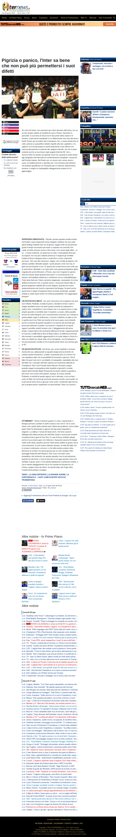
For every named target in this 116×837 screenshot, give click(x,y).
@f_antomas (52, 488)
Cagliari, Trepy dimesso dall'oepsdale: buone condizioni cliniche (52, 714)
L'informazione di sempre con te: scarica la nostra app (53, 780)
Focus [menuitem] (27, 18)
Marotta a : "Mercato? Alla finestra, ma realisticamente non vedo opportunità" (57, 703)
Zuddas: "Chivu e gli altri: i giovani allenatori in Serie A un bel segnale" (54, 810)
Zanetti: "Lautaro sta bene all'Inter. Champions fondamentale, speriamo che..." (57, 646)
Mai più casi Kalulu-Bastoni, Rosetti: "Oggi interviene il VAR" (50, 766)
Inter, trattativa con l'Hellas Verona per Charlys (44, 673)
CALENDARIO (58, 823)
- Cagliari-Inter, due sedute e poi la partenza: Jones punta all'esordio (55, 648)
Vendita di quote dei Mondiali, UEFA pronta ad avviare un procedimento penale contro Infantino (64, 769)
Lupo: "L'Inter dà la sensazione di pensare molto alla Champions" (52, 701)
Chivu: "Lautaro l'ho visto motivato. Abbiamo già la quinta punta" (68, 543)
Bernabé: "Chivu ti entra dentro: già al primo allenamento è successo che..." (56, 651)
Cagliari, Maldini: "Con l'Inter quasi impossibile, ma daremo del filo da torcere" (57, 684)
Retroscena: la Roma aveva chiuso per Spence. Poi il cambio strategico (55, 807)
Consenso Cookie (53, 819)
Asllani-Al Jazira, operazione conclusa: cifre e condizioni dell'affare (55, 750)
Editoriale (85, 60)
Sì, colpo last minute (11, 160)
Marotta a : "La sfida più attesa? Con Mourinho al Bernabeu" (51, 717)
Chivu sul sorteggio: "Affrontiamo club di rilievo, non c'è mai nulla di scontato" (57, 731)
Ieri (87, 204)
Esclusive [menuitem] (54, 18)
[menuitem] (114, 18)
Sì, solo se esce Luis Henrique (11, 164)
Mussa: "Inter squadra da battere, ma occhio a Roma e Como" (51, 698)
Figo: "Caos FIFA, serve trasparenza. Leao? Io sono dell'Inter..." (51, 640)
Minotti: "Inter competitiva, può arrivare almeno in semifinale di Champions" (56, 654)
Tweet (41, 500)
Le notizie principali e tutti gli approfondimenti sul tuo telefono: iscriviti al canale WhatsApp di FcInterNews (68, 791)
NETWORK (38, 823)
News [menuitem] (34, 18)
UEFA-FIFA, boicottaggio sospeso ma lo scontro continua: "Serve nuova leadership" (60, 739)
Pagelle (84, 285)
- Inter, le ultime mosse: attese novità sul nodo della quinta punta (53, 657)
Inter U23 (85, 339)
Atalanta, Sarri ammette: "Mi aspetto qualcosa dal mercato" (49, 687)
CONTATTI (68, 823)
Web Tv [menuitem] (84, 18)
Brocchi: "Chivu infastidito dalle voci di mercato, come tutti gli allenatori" (54, 712)
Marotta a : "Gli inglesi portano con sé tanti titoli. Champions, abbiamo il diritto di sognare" (63, 736)
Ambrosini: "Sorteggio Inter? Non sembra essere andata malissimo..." (53, 635)
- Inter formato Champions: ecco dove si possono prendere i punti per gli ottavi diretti (62, 670)
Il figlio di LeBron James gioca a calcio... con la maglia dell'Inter (51, 793)
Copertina (85, 108)
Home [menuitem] (4, 18)
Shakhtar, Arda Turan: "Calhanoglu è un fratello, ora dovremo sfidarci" (54, 616)
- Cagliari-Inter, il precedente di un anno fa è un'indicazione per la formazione (59, 665)
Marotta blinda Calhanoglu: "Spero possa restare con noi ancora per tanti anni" (57, 706)
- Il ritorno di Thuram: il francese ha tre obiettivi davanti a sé (51, 662)
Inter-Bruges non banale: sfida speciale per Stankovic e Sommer (52, 690)
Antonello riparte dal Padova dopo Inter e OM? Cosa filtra (49, 763)
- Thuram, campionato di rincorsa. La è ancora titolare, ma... (54, 643)
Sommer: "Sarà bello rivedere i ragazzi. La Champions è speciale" (52, 627)
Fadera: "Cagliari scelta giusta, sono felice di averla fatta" (49, 774)
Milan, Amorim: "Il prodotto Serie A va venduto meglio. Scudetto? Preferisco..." (57, 788)
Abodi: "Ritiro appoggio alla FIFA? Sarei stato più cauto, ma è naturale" (54, 629)
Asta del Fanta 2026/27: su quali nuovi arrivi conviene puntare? (51, 796)
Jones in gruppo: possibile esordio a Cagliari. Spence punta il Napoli (53, 785)
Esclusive (85, 267)
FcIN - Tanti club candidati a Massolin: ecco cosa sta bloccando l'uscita (103, 273)
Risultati (11, 175)
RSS (81, 823)
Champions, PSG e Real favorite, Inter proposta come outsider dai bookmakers (57, 632)
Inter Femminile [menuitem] (105, 18)
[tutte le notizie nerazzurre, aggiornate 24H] (16, 7)
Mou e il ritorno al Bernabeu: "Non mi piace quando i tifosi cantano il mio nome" (58, 777)
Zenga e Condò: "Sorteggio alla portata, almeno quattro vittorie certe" (53, 744)
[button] (10, 171)
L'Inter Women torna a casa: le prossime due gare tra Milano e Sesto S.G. (55, 752)
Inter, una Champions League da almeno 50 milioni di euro (49, 804)
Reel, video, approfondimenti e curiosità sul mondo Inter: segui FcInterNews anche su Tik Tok (63, 755)
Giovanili (84, 303)
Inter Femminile (87, 321)
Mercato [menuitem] (92, 18)
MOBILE (76, 823)
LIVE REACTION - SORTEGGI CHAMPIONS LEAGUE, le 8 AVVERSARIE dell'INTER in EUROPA (66, 758)
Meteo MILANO (11, 272)
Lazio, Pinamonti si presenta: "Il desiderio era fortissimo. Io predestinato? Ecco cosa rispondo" (64, 782)
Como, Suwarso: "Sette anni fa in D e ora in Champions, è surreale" (53, 695)
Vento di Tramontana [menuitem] (69, 18)
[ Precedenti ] (10, 267)
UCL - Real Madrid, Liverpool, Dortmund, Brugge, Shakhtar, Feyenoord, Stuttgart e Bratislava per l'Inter (65, 572)
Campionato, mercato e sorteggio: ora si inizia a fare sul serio (50, 676)
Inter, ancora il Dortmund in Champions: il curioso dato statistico (51, 725)
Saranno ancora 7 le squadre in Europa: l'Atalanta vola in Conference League (57, 709)
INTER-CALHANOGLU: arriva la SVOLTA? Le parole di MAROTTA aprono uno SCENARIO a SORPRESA (35, 546)
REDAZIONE (48, 823)
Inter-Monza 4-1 (88, 150)
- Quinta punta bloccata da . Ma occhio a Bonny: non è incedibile (55, 799)
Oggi (82, 204)
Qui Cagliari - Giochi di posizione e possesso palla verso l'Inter (51, 747)
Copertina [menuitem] (43, 18)
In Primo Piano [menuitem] (15, 18)
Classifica (6, 300)
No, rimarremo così (10, 168)
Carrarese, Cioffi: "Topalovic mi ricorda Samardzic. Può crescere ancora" (55, 772)
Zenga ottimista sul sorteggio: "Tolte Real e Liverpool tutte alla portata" (54, 692)
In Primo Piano (33, 486)
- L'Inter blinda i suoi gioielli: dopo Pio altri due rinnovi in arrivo (38, 558)
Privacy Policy (66, 819)
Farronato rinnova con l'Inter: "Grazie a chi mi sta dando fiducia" (51, 801)
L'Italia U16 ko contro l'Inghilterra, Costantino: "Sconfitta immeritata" (53, 728)
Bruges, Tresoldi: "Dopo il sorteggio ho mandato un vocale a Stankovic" (54, 621)
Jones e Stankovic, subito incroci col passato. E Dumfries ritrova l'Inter (54, 720)
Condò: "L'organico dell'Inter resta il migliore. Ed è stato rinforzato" (52, 761)
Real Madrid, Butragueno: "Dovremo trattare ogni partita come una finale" (55, 618)
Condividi (29, 500)
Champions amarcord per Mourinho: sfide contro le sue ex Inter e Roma (54, 733)
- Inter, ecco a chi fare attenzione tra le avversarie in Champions (53, 659)
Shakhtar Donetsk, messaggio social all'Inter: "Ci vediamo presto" (52, 722)
